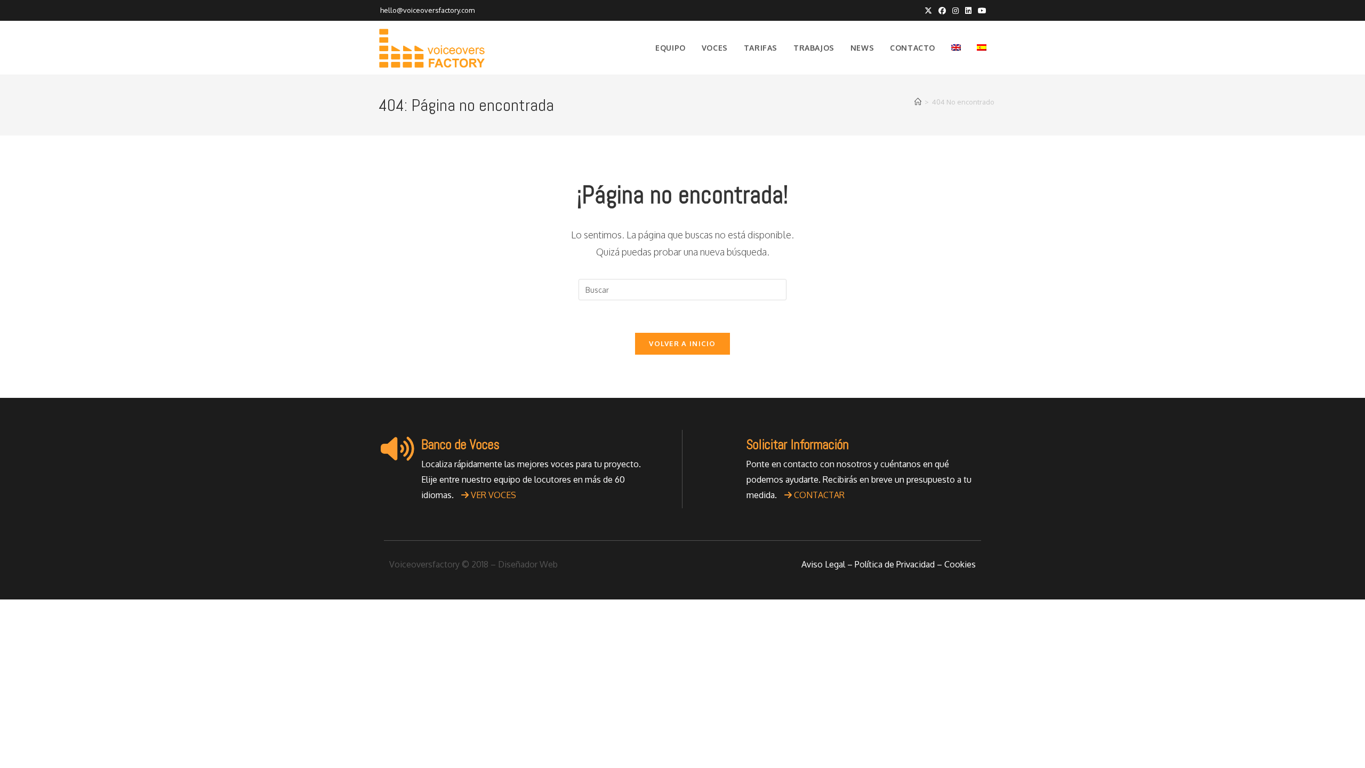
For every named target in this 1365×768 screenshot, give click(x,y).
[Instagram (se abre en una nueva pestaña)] (955, 10)
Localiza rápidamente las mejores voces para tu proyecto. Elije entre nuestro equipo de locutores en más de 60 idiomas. (531, 479)
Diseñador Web (528, 564)
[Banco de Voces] (397, 448)
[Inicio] (917, 102)
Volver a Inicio (682, 343)
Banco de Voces (460, 444)
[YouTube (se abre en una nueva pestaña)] (980, 10)
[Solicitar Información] (722, 448)
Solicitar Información (797, 444)
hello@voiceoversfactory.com (427, 10)
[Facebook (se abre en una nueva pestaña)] (942, 10)
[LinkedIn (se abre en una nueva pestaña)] (968, 10)
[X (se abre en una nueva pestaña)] (928, 10)
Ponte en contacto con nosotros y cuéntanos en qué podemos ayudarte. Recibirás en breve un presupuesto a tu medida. (858, 479)
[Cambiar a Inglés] (956, 48)
